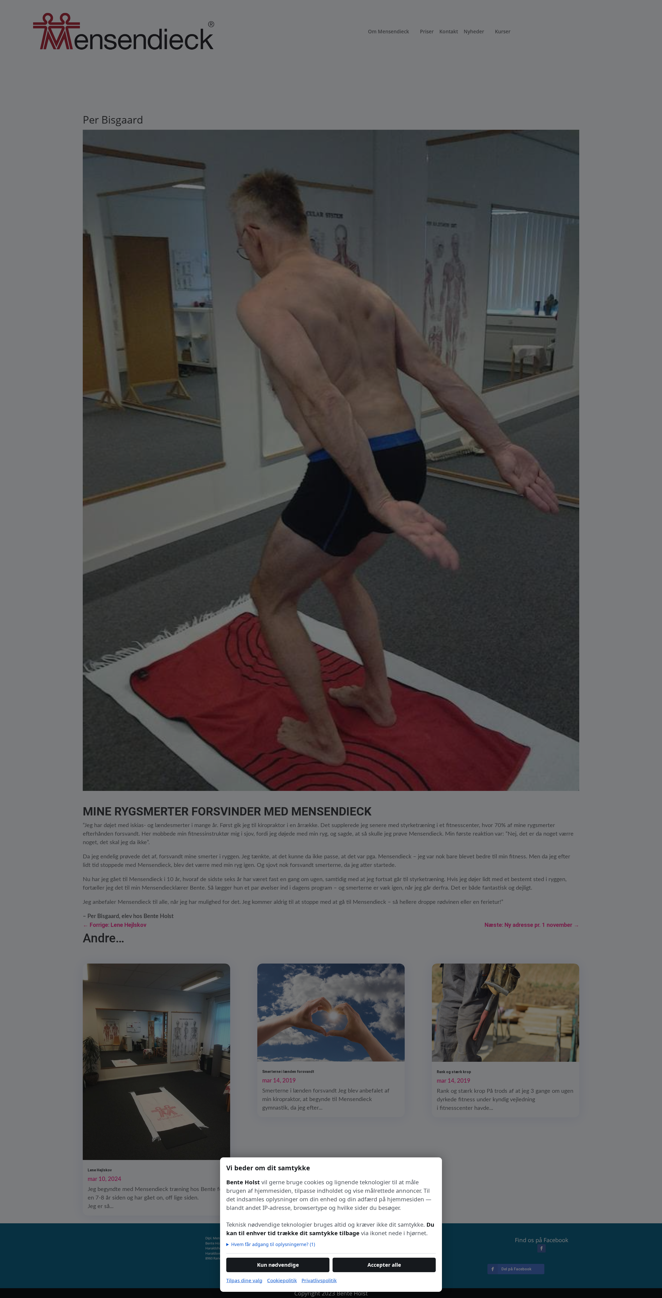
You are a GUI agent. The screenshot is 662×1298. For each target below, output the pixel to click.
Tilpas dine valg (244, 1280)
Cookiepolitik (282, 1280)
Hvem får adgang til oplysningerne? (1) (273, 1244)
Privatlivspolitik (319, 1280)
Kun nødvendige (278, 1264)
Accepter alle (384, 1264)
